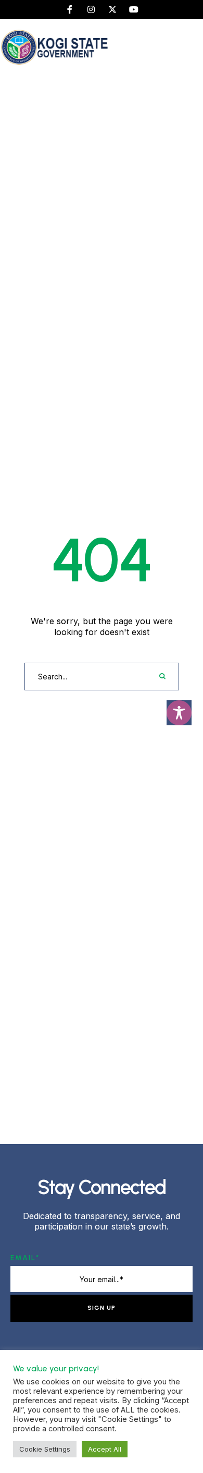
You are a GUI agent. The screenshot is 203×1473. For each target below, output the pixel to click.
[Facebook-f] (70, 9)
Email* (25, 1257)
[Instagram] (91, 9)
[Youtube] (134, 9)
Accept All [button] (104, 1449)
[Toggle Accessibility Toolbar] (179, 712)
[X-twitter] (112, 9)
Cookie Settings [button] (44, 1449)
